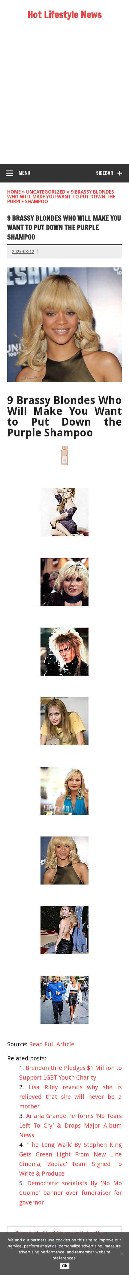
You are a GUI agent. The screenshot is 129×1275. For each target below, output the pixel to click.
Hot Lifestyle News (65, 14)
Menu (24, 173)
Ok (64, 1266)
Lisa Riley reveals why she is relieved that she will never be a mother (70, 1097)
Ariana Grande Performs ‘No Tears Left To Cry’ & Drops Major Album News (70, 1125)
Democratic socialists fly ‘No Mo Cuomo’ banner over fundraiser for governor (70, 1193)
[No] (121, 1254)
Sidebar (104, 173)
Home (14, 192)
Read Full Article (51, 1044)
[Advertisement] (64, 96)
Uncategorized (45, 192)
